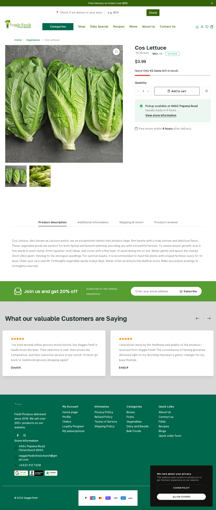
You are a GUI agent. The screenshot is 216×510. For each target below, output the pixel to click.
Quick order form (170, 435)
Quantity (140, 82)
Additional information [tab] (93, 222)
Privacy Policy (103, 412)
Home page (70, 412)
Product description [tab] (52, 222)
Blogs (162, 431)
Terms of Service (105, 421)
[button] (199, 318)
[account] (202, 26)
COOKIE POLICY (181, 487)
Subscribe (190, 291)
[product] (116, 51)
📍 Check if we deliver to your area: (79, 12)
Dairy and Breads (137, 426)
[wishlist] (207, 26)
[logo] (18, 27)
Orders (66, 421)
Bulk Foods (134, 431)
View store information (160, 115)
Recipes (119, 26)
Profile (66, 417)
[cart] (211, 26)
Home (18, 39)
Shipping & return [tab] (131, 222)
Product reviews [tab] (166, 222)
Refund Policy (103, 417)
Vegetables (33, 39)
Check (153, 12)
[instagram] (24, 435)
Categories (58, 26)
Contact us (166, 417)
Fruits (130, 417)
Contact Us (168, 26)
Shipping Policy (104, 426)
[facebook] (17, 435)
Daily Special (99, 26)
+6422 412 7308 (30, 465)
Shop (81, 26)
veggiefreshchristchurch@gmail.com (38, 457)
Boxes (131, 412)
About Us (148, 26)
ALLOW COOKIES (181, 496)
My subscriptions (73, 431)
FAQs (162, 421)
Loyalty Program (73, 426)
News (133, 26)
